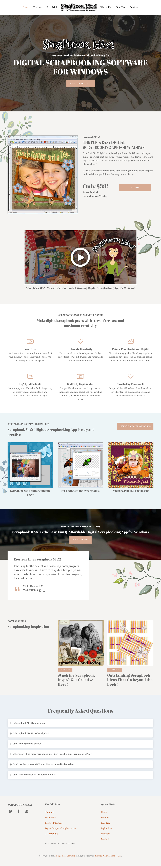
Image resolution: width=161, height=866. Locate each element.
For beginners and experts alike (80, 490)
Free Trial (52, 7)
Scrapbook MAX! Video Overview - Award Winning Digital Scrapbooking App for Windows (80, 288)
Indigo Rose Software (65, 856)
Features (38, 7)
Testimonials (51, 833)
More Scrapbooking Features (135, 426)
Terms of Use (115, 856)
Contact (134, 7)
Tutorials (49, 812)
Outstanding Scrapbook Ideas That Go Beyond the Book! (130, 680)
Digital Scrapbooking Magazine (60, 828)
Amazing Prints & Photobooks (131, 490)
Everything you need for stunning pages (30, 492)
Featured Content (53, 823)
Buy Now (121, 7)
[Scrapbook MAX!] (78, 7)
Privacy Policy (101, 856)
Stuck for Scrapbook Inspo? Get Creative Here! (76, 680)
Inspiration (65, 670)
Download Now (80, 540)
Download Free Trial (80, 83)
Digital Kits (106, 7)
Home (26, 7)
